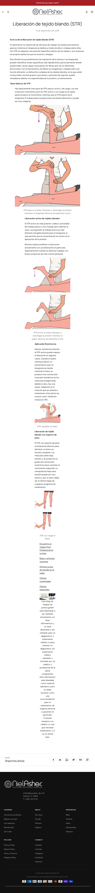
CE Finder (8, 832)
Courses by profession (13, 815)
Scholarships (71, 827)
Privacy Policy (9, 845)
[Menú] (3, 12)
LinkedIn (38, 845)
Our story (38, 815)
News (68, 823)
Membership (9, 827)
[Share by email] (80, 760)
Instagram (39, 853)
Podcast (69, 819)
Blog (67, 815)
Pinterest (38, 862)
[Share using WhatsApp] (67, 760)
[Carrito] (92, 12)
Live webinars (9, 823)
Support (38, 827)
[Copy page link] (87, 760)
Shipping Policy (10, 857)
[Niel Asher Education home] (47, 784)
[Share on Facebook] (53, 760)
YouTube (38, 849)
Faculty (38, 819)
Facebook (39, 857)
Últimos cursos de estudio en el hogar (47, 569)
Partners (38, 823)
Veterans (69, 832)
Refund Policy (9, 849)
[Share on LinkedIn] (60, 760)
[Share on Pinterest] (73, 760)
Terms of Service (10, 853)
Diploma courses (10, 819)
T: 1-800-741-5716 (30, 799)
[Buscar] (8, 12)
